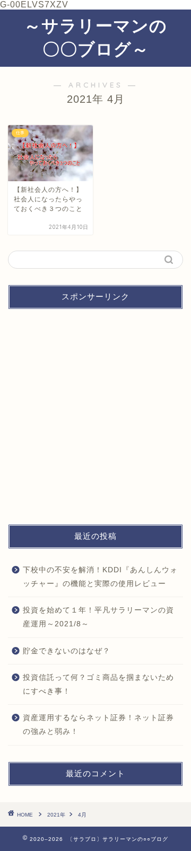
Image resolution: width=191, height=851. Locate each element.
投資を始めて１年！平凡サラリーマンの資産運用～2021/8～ (98, 617)
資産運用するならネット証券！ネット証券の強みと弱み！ (98, 724)
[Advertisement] (95, 412)
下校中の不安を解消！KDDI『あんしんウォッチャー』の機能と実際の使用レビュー (100, 577)
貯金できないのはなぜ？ (66, 651)
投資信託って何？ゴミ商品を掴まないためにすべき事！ (98, 684)
